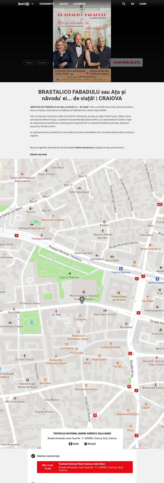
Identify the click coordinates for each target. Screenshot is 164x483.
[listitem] (85, 467)
